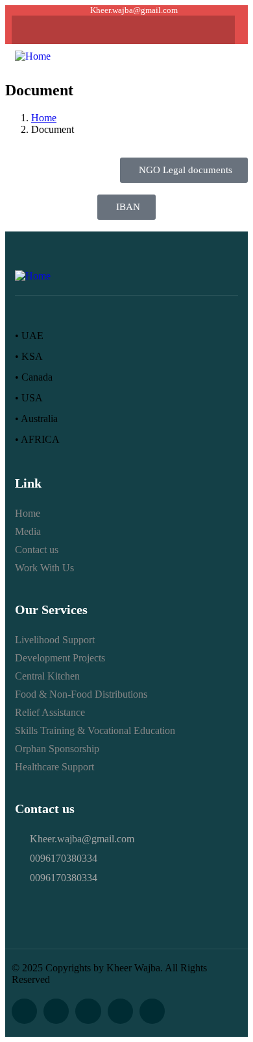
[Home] (33, 56)
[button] (227, 56)
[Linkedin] (148, 29)
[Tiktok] (173, 29)
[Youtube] (123, 29)
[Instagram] (97, 29)
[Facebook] (72, 29)
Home (43, 117)
